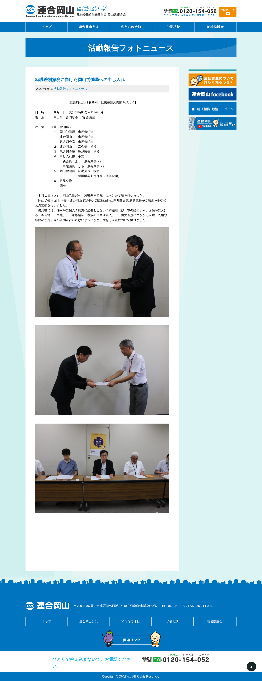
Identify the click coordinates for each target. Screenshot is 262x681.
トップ (46, 621)
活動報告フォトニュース (70, 88)
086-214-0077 (176, 606)
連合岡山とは (89, 27)
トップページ (47, 27)
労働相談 (173, 27)
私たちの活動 (131, 27)
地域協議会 (215, 27)
